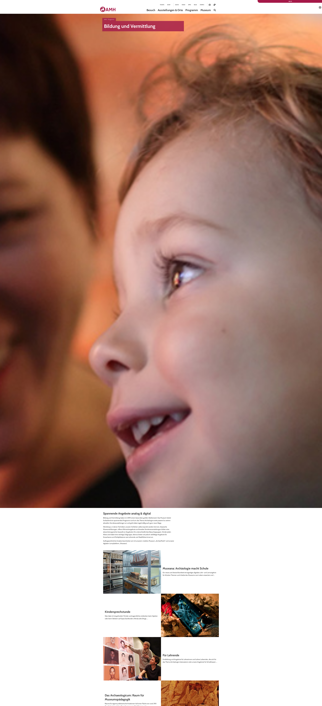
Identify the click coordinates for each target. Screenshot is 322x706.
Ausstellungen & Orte (170, 10)
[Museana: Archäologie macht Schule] (132, 572)
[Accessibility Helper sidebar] (320, 7)
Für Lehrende (171, 655)
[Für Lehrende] (132, 659)
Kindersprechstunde (117, 612)
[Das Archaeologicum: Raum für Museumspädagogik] (190, 702)
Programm (191, 10)
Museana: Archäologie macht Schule (185, 568)
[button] (214, 10)
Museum (205, 10)
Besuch (151, 10)
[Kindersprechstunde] (190, 615)
